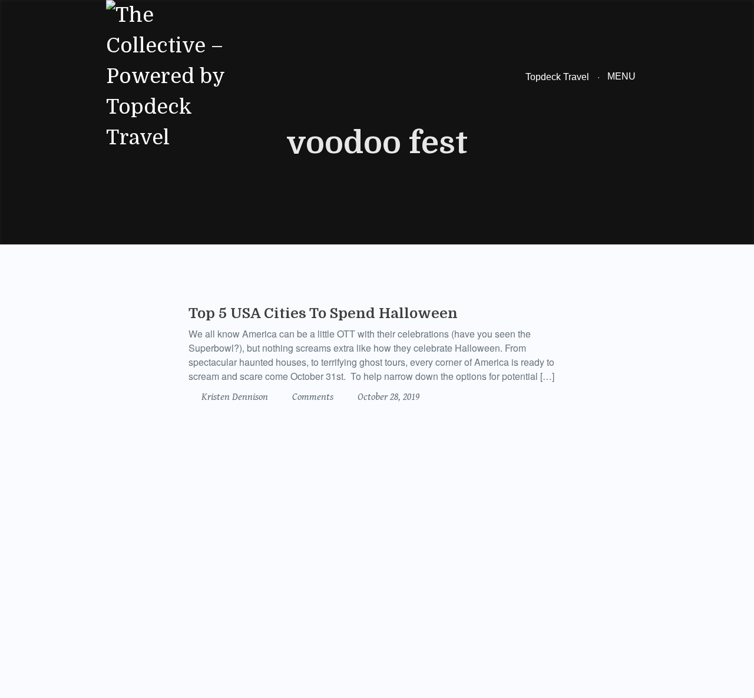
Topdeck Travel (557, 77)
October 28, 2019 (387, 397)
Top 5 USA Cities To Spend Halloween (323, 313)
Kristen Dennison (233, 397)
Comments (311, 397)
